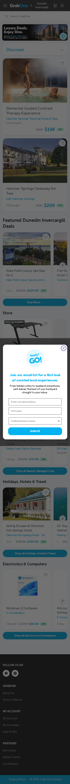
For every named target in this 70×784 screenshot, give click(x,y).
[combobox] (34, 421)
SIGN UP (35, 431)
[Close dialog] (63, 348)
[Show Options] (58, 421)
